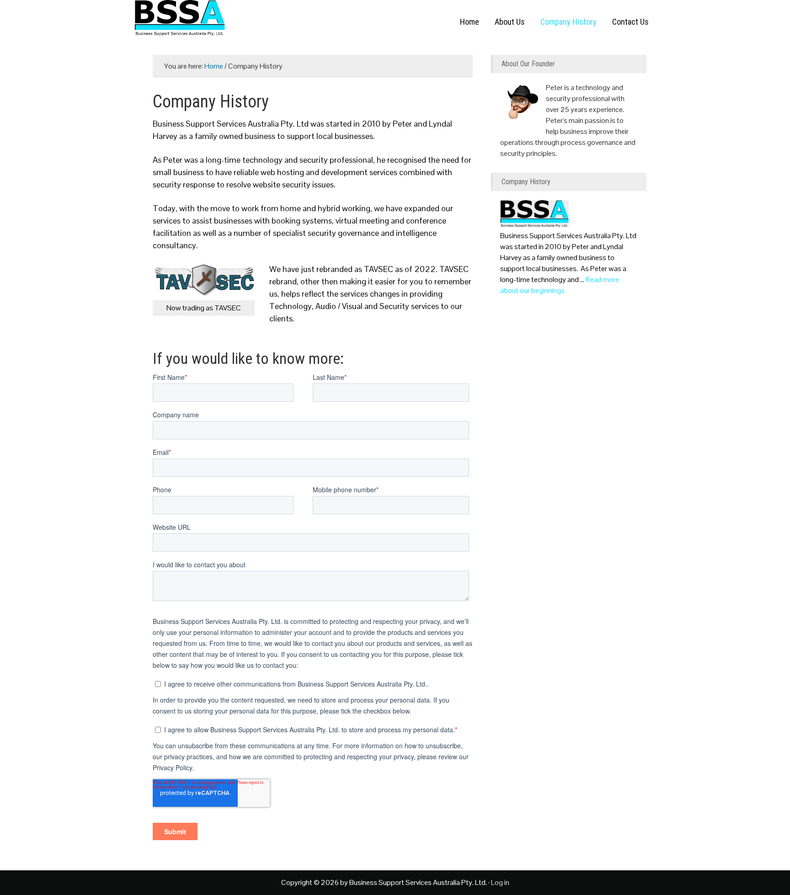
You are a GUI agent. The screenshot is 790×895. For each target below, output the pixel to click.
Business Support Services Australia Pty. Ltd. (225, 23)
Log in (500, 882)
